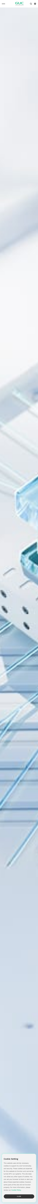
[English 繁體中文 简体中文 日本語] (35, 4)
